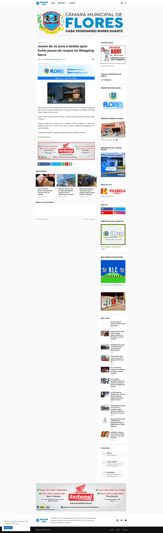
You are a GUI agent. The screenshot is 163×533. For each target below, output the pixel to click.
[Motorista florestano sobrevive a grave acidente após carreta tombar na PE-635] (87, 180)
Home (112, 529)
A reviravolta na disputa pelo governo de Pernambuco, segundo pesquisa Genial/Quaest (118, 396)
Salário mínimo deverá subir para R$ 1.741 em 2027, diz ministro (45, 191)
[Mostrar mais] (74, 164)
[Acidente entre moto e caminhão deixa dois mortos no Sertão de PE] (105, 347)
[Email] (70, 164)
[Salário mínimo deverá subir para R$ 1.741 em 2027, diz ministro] (45, 180)
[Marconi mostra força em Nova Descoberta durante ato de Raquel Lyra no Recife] (66, 180)
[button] (122, 3)
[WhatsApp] (63, 164)
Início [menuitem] (53, 3)
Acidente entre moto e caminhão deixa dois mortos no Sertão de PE (118, 347)
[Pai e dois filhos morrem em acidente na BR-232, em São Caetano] (105, 369)
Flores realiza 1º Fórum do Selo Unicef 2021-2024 (118, 323)
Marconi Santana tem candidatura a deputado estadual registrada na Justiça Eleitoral (118, 422)
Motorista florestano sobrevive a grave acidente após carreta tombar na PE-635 (87, 191)
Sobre (118, 529)
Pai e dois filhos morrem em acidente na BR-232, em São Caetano (118, 370)
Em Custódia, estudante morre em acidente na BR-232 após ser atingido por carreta (118, 382)
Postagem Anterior (43, 219)
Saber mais (15, 523)
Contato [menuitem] (72, 3)
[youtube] (107, 212)
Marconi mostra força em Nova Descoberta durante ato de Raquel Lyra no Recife (66, 191)
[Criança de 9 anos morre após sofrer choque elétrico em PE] (105, 358)
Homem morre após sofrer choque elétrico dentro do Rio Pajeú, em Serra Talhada (117, 335)
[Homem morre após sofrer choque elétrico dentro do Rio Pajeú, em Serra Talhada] (105, 333)
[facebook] (107, 209)
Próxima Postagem (89, 219)
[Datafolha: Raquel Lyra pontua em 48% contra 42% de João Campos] (105, 434)
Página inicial (42, 42)
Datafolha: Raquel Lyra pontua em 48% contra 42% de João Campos (118, 435)
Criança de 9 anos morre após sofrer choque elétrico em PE (117, 359)
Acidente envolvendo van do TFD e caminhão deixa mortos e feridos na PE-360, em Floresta (118, 409)
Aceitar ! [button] (8, 527)
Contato (124, 529)
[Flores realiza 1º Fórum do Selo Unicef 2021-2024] (105, 324)
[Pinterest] (66, 164)
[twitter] (119, 209)
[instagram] (119, 212)
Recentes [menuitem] (61, 3)
